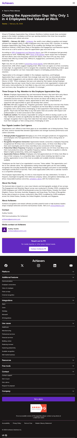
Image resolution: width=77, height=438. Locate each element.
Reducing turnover (7, 344)
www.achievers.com (57, 206)
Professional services (8, 334)
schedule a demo (36, 179)
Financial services (7, 337)
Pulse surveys (6, 291)
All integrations (6, 318)
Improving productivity (9, 348)
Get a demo (5, 382)
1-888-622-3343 (38, 418)
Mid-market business (8, 355)
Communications (7, 281)
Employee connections (9, 284)
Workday (4, 311)
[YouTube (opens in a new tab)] (71, 265)
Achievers (29, 41)
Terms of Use (28, 423)
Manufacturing (6, 330)
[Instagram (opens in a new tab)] (38, 265)
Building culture (6, 341)
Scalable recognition (8, 351)
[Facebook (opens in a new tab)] (6, 265)
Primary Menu (74, 3)
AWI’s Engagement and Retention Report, (26, 52)
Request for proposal (8, 386)
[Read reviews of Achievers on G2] (38, 408)
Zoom (4, 307)
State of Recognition (37, 55)
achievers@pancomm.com (11, 219)
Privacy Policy (17, 423)
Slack (3, 304)
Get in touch (6, 379)
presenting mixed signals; (34, 64)
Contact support (7, 375)
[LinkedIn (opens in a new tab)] (54, 265)
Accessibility (6, 423)
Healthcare (5, 327)
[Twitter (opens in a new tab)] (22, 265)
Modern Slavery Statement (43, 423)
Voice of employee (7, 288)
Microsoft (5, 314)
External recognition (8, 295)
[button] (38, 272)
